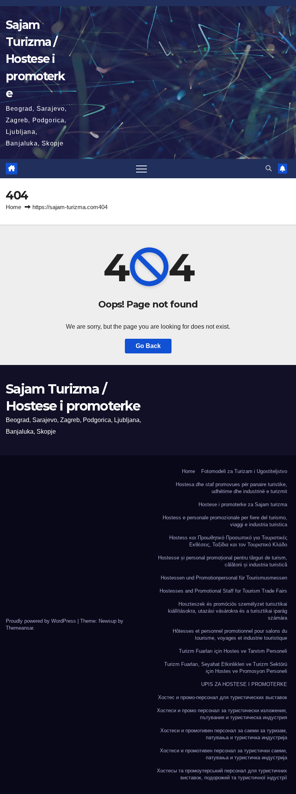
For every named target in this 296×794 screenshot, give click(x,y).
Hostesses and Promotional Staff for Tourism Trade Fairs (223, 591)
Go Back (148, 346)
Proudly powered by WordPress (41, 621)
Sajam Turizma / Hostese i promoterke (35, 59)
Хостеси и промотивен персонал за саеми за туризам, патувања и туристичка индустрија (223, 734)
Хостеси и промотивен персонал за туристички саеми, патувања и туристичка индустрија (223, 754)
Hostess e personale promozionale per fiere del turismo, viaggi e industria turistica (225, 521)
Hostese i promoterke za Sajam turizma (242, 504)
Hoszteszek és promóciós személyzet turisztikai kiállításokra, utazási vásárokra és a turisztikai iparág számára (227, 611)
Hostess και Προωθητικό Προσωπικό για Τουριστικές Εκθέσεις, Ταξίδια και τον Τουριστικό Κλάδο (228, 541)
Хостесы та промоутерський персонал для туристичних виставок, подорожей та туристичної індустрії (222, 774)
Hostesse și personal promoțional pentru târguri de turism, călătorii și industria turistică (222, 561)
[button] (269, 168)
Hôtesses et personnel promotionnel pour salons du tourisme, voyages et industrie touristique (230, 634)
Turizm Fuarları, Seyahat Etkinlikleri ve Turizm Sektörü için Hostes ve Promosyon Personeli (225, 667)
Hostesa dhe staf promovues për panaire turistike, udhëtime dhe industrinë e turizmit (231, 487)
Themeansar (19, 628)
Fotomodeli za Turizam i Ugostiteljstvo (244, 471)
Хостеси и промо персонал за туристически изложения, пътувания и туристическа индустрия (222, 714)
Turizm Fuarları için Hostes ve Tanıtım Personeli (233, 651)
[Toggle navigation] (141, 168)
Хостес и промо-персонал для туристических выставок (222, 697)
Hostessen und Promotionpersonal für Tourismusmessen (224, 578)
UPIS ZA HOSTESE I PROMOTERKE (244, 684)
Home (13, 207)
